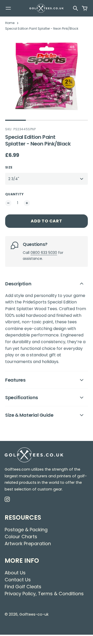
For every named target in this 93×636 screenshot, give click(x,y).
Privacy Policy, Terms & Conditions (44, 593)
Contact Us (18, 579)
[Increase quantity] (27, 203)
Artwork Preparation (28, 543)
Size (8, 167)
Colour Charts (21, 536)
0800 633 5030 (43, 252)
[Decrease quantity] (8, 203)
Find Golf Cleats (23, 586)
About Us (15, 572)
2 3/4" (13, 178)
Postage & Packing (26, 529)
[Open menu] (8, 8)
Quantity (14, 194)
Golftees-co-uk (34, 614)
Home (9, 23)
